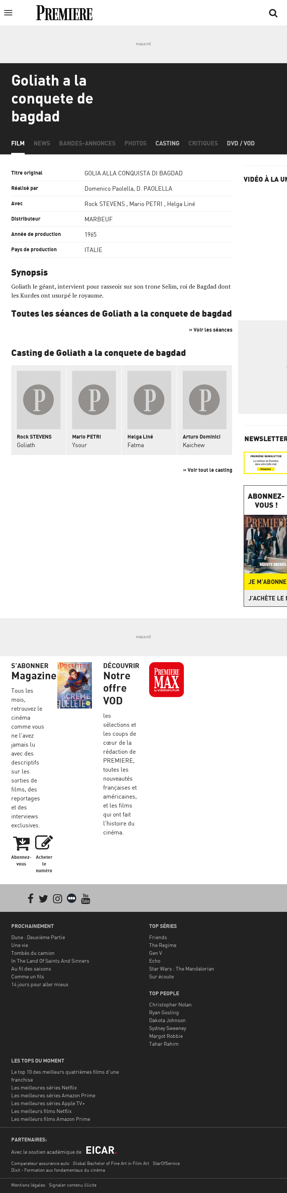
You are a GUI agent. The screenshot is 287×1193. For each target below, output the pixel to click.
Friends (158, 937)
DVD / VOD (241, 143)
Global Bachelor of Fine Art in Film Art (111, 1163)
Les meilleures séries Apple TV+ (48, 1103)
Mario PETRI (146, 203)
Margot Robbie (166, 1036)
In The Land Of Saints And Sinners (50, 960)
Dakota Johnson (167, 1020)
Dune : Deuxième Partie (38, 937)
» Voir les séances (210, 329)
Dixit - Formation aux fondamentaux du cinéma (58, 1170)
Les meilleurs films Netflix (41, 1111)
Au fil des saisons (31, 968)
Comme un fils (27, 976)
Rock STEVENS (104, 203)
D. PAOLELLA (154, 188)
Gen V (155, 953)
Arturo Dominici (201, 436)
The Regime (162, 945)
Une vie (19, 945)
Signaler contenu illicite (72, 1185)
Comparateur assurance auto (40, 1163)
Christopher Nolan (170, 1004)
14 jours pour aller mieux (39, 984)
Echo (154, 960)
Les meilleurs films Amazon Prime (50, 1119)
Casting (167, 143)
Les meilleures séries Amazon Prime (53, 1095)
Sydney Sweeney (167, 1028)
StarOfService (166, 1163)
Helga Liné (181, 203)
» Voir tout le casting (207, 470)
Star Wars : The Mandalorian (181, 968)
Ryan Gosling (164, 1012)
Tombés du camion (33, 953)
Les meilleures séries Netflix (44, 1087)
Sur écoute (161, 976)
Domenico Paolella (108, 188)
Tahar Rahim (164, 1043)
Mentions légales (28, 1185)
